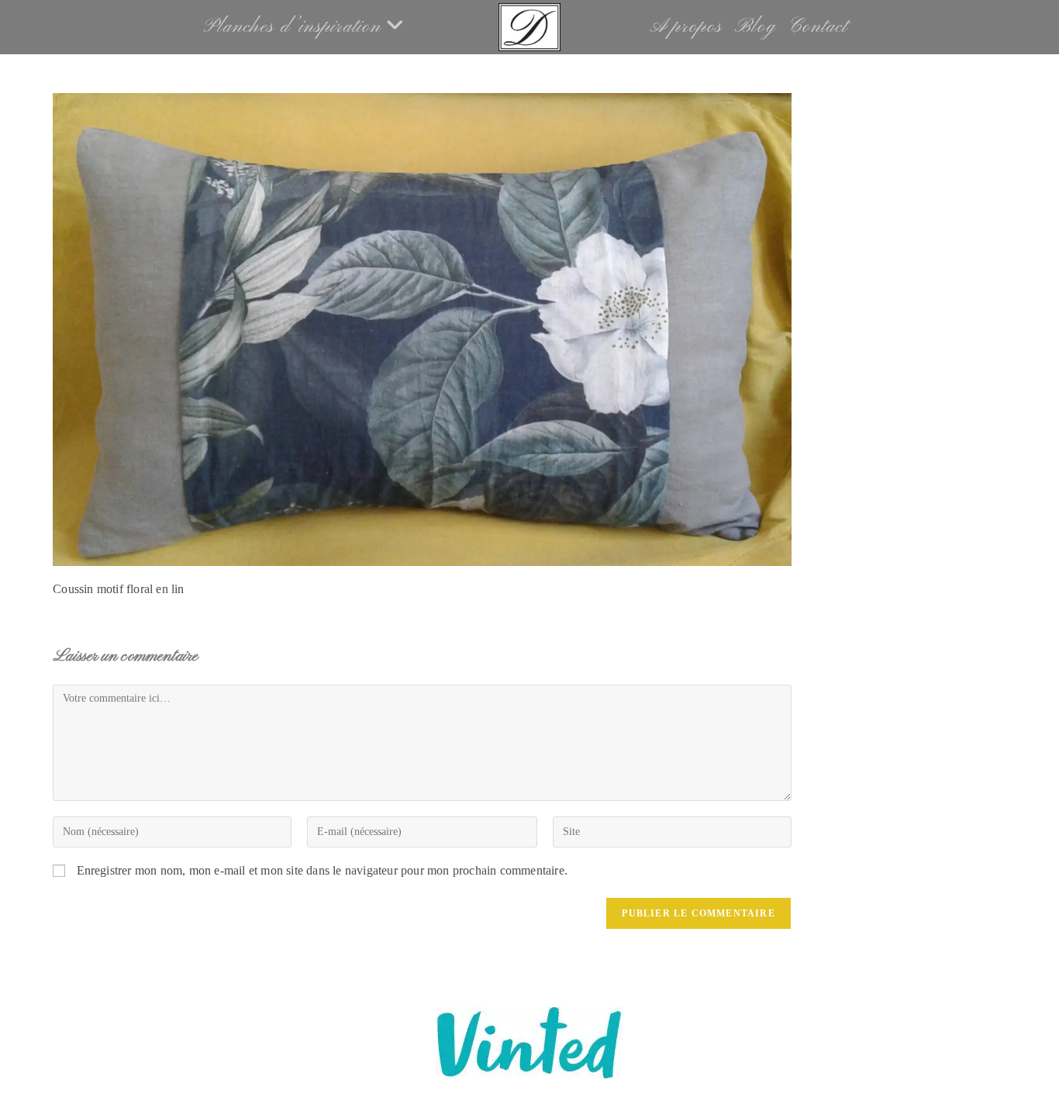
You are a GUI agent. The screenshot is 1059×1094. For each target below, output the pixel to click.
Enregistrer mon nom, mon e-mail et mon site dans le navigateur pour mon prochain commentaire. (322, 870)
